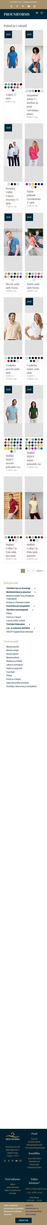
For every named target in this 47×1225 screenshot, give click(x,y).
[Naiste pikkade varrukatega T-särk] (34, 152)
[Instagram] (20, 1161)
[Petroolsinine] (14, 445)
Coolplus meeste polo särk (12, 368)
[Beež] (9, 84)
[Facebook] (9, 1161)
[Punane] (17, 277)
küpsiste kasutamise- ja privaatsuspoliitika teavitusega (34, 1210)
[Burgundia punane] (21, 537)
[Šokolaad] (14, 442)
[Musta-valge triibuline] (15, 184)
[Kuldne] (6, 274)
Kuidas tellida (34, 1142)
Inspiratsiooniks (34, 1167)
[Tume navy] (9, 439)
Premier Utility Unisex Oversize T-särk (12, 196)
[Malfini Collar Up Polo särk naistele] (34, 505)
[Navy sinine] (5, 87)
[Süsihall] (14, 361)
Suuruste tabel (34, 1158)
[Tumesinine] (12, 537)
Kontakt (12, 1193)
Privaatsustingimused (35, 1148)
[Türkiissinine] (18, 439)
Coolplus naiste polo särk (33, 368)
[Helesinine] (30, 91)
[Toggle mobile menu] (42, 13)
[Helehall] (30, 184)
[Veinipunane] (13, 90)
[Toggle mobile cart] (37, 13)
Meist (12, 1184)
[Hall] (12, 84)
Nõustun (23, 1220)
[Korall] (18, 84)
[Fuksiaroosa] (27, 184)
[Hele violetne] (20, 442)
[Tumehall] (17, 87)
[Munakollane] (8, 448)
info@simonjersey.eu (30, 2)
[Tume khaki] (14, 87)
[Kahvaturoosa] (33, 91)
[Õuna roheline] (11, 445)
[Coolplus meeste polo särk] (13, 326)
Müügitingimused (34, 1145)
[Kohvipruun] (15, 84)
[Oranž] (8, 445)
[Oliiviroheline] (12, 358)
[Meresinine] (9, 358)
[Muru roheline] (11, 448)
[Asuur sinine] (20, 448)
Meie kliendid (13, 1187)
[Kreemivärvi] (27, 91)
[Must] (21, 84)
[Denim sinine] (15, 274)
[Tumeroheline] (15, 358)
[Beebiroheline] (12, 274)
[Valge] (20, 87)
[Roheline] (8, 87)
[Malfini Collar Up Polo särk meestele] (13, 505)
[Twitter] (5, 1161)
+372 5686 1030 (15, 2)
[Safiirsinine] (6, 84)
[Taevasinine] (8, 442)
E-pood (34, 1139)
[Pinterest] (13, 1161)
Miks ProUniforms (13, 1190)
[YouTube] (17, 1161)
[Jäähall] (21, 274)
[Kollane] (33, 184)
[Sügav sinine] (11, 87)
